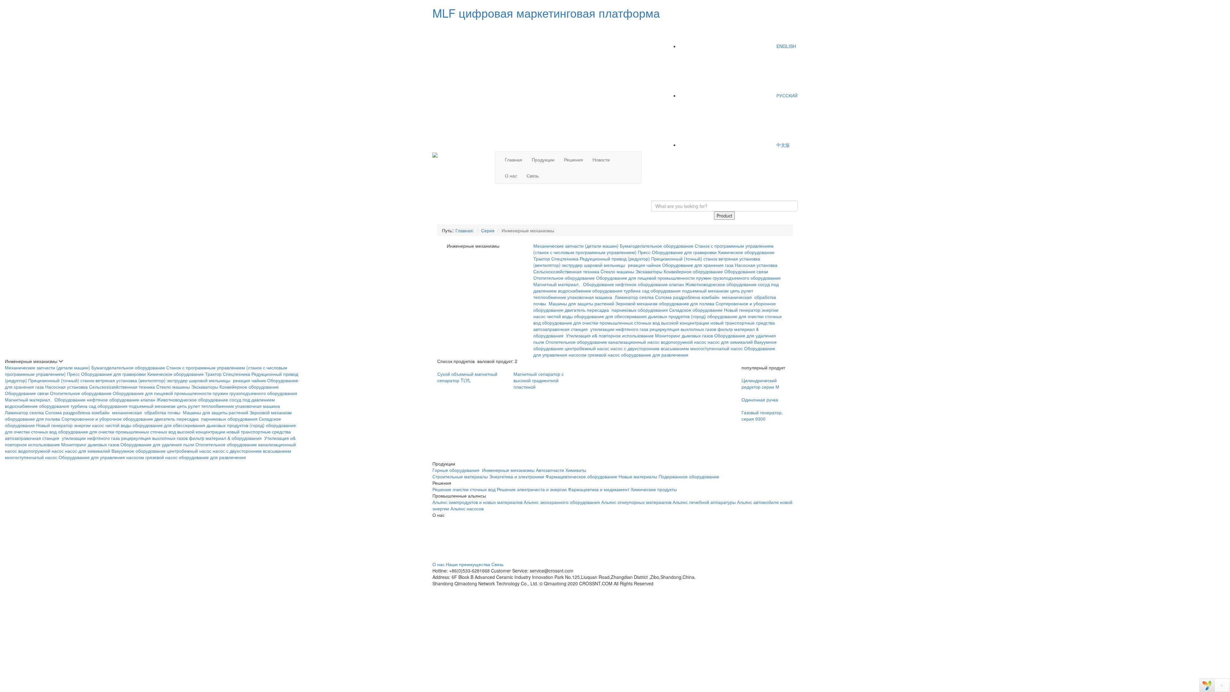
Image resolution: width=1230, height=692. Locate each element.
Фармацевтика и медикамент (598, 489)
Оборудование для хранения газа (698, 265)
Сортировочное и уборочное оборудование (107, 419)
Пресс (644, 252)
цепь (735, 290)
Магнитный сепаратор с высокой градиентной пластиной (538, 380)
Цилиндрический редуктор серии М (760, 383)
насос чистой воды (553, 316)
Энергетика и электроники (516, 476)
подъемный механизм (705, 290)
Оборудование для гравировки (684, 252)
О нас (511, 175)
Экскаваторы (649, 271)
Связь (533, 175)
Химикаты (575, 470)
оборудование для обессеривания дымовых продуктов (632, 316)
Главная (513, 159)
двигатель (575, 310)
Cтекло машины (617, 271)
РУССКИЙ (786, 95)
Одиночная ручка (760, 399)
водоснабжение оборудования (590, 290)
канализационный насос (634, 342)
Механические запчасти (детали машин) (576, 246)
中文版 (782, 145)
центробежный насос (587, 348)
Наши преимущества (468, 564)
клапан (676, 284)
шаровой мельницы (605, 265)
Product (724, 215)
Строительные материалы (460, 476)
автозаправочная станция (561, 329)
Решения (573, 159)
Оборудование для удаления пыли (157, 444)
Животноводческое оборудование (721, 284)
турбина (632, 290)
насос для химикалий (730, 342)
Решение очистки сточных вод (464, 489)
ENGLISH (785, 46)
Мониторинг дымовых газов (684, 335)
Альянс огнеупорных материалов (636, 502)
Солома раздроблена (677, 297)
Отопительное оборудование (564, 278)
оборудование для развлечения (655, 354)
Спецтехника (564, 258)
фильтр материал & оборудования (226, 438)
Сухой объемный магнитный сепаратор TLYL (467, 377)
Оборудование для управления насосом (101, 457)
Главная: (464, 230)
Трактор (541, 258)
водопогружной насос (683, 342)
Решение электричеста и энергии (532, 489)
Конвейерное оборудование (693, 271)
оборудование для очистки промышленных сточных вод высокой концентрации (625, 322)
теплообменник (549, 297)
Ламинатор (626, 297)
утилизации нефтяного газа (619, 329)
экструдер (572, 265)
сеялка (646, 297)
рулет (747, 290)
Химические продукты (654, 489)
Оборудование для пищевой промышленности (645, 278)
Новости (601, 159)
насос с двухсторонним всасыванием (650, 348)
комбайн (711, 297)
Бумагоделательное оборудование (656, 246)
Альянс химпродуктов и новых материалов (477, 502)
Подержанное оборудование (689, 476)
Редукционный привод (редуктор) (615, 258)
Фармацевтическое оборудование (581, 476)
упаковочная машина (590, 297)
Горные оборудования (456, 470)
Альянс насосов (467, 508)
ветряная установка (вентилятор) (130, 380)
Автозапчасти (550, 470)
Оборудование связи (746, 271)
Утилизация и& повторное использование (610, 335)
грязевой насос (604, 354)
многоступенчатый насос (716, 348)
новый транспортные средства (742, 322)
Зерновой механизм (636, 303)
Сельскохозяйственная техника (566, 271)
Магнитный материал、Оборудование (573, 284)
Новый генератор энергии (751, 310)
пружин (703, 278)
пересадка (598, 310)
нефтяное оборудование (641, 284)
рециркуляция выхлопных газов (683, 329)
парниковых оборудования (639, 310)
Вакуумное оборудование (138, 451)
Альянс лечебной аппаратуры (704, 502)
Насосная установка (756, 265)
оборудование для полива (686, 303)
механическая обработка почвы (147, 412)
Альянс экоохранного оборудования (562, 502)
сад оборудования (661, 290)
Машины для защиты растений (581, 303)
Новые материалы (638, 476)
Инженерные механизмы (508, 470)
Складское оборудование (696, 310)
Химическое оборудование (746, 252)
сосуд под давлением (252, 399)
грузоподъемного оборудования (747, 278)
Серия (488, 230)
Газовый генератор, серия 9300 (762, 415)
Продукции (543, 159)
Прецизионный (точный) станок (684, 258)
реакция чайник (644, 265)
